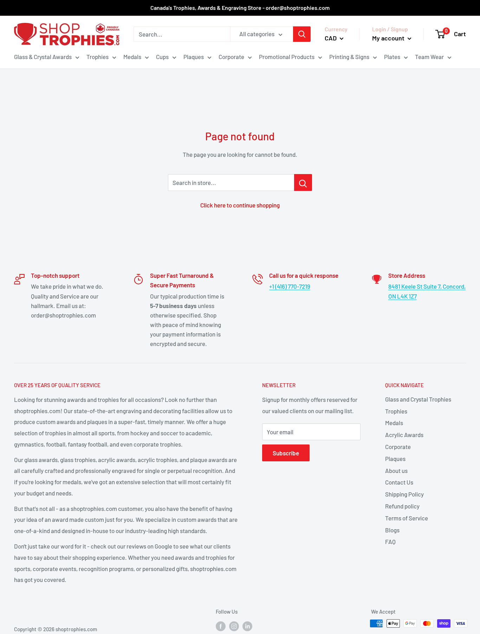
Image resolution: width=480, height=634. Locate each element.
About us (396, 470)
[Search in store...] (303, 182)
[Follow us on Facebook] (221, 626)
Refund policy (402, 506)
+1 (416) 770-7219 (289, 286)
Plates (392, 56)
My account (389, 38)
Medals (132, 56)
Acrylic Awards (404, 434)
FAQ (390, 541)
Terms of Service (406, 517)
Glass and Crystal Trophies (418, 399)
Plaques (193, 56)
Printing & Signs (349, 56)
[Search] (302, 34)
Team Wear (429, 56)
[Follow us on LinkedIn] (247, 626)
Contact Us (399, 482)
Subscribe (286, 452)
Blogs (392, 529)
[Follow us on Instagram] (234, 626)
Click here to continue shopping (240, 205)
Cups (162, 56)
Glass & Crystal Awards (43, 56)
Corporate (231, 56)
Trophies (97, 56)
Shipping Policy (404, 494)
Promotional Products (286, 56)
